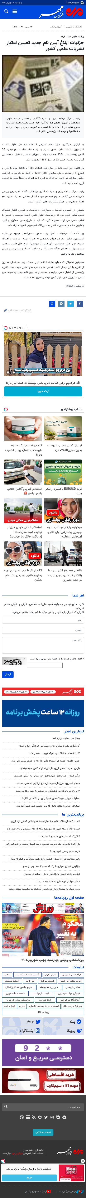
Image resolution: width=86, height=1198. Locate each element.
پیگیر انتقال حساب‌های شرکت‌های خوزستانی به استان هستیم (47, 776)
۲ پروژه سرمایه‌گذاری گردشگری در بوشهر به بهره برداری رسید (48, 791)
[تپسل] (6, 328)
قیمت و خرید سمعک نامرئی (44, 1006)
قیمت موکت (47, 981)
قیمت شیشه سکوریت (27, 975)
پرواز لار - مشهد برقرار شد (66, 738)
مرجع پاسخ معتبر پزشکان (18, 987)
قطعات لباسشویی (15, 993)
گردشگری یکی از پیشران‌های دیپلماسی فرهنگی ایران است (49, 746)
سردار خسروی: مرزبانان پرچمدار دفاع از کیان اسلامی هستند (48, 783)
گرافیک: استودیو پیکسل (36, 1191)
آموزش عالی (56, 27)
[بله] (58, 1118)
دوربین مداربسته (49, 987)
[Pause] (8, 372)
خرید (29, 1178)
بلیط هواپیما (45, 1000)
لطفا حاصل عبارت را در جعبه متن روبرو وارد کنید (57, 659)
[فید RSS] (34, 1118)
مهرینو (22, 1006)
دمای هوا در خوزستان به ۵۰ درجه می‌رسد (58, 882)
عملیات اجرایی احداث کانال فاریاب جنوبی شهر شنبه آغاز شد (48, 806)
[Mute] (13, 372)
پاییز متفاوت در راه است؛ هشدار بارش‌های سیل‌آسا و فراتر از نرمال (45, 859)
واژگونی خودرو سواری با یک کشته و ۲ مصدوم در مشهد (50, 866)
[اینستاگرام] (52, 1118)
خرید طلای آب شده (71, 981)
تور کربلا (30, 981)
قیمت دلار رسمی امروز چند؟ (65, 851)
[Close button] (83, 1161)
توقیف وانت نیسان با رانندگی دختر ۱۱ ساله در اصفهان (52, 874)
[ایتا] (21, 1118)
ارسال (8, 674)
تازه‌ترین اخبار (74, 731)
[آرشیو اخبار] (27, 1118)
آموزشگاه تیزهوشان (70, 1000)
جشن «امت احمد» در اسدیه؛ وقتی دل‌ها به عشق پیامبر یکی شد (45, 761)
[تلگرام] (64, 1118)
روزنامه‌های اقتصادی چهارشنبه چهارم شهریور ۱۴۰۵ (51, 960)
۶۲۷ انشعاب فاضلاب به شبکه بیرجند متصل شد (54, 753)
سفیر (7, 975)
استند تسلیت (12, 981)
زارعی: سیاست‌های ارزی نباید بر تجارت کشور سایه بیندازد (50, 768)
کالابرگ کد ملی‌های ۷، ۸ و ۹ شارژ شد (59, 836)
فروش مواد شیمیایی (69, 993)
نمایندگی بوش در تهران (18, 1000)
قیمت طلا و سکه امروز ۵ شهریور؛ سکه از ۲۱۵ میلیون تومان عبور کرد (43, 829)
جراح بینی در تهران (71, 975)
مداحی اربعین (73, 987)
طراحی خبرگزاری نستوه (66, 1191)
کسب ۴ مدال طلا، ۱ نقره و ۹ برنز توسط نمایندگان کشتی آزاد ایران (45, 821)
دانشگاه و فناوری (74, 27)
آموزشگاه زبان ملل (72, 1006)
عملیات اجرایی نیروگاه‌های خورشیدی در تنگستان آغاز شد (50, 798)
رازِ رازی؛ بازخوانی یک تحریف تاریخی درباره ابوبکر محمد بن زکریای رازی (43, 844)
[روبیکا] (40, 1118)
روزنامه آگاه (43, 1012)
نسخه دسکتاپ (43, 1132)
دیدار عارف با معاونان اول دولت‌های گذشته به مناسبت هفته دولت (44, 889)
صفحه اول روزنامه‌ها (69, 898)
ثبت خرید (43, 391)
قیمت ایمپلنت (41, 993)
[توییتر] (46, 1118)
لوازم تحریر (50, 975)
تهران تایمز (9, 1006)
